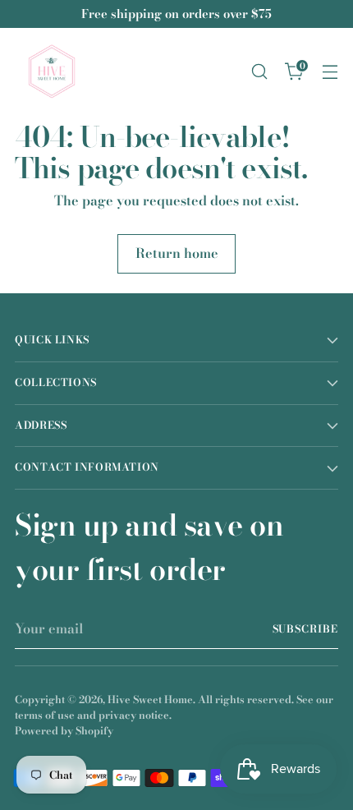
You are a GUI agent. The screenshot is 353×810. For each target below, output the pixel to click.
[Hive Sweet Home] (52, 71)
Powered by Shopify (64, 731)
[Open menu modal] (329, 72)
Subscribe (306, 629)
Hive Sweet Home (150, 699)
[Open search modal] (259, 72)
